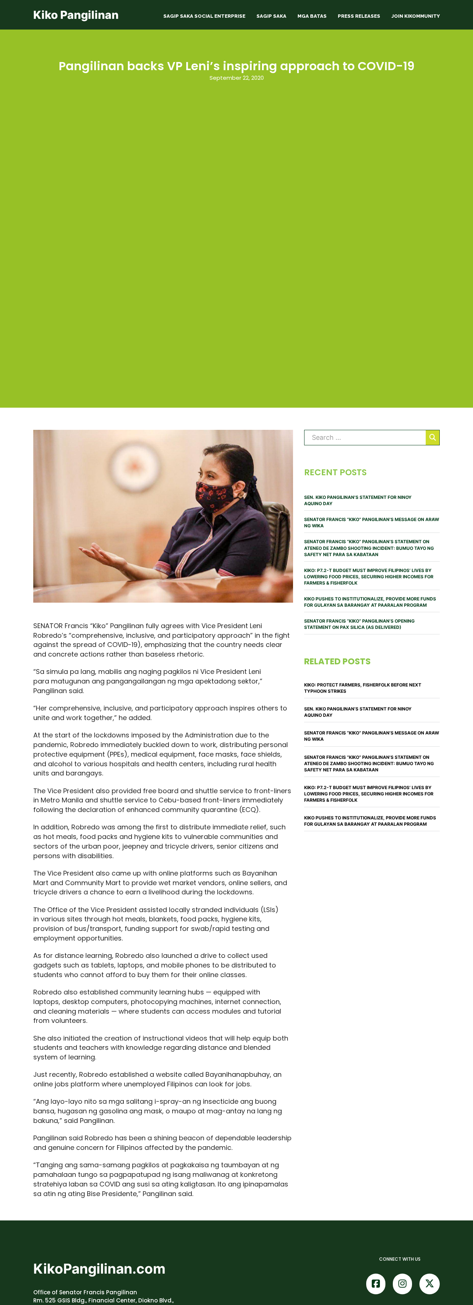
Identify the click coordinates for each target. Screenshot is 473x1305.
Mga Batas (312, 16)
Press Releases (359, 16)
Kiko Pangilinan (76, 14)
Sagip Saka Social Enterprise (204, 16)
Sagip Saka (271, 16)
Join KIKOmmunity (415, 16)
